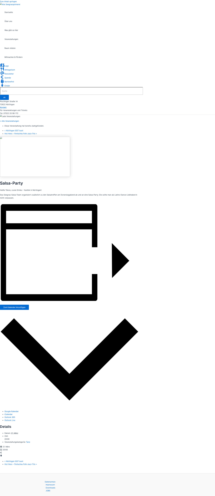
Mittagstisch (9, 70)
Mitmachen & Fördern (13, 57)
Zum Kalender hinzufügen (14, 307)
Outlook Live (9, 420)
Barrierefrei (9, 82)
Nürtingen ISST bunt (13, 130)
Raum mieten (9, 48)
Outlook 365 (9, 417)
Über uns (8, 21)
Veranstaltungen (11, 39)
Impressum (50, 485)
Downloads (50, 488)
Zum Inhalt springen (8, 1)
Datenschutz (50, 482)
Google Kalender (11, 411)
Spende (7, 78)
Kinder (7, 86)
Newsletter (9, 74)
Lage (6, 66)
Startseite (8, 12)
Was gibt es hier (11, 30)
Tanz (28, 442)
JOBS (48, 490)
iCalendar (8, 414)
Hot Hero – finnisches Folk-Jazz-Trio (20, 133)
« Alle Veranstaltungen (9, 121)
